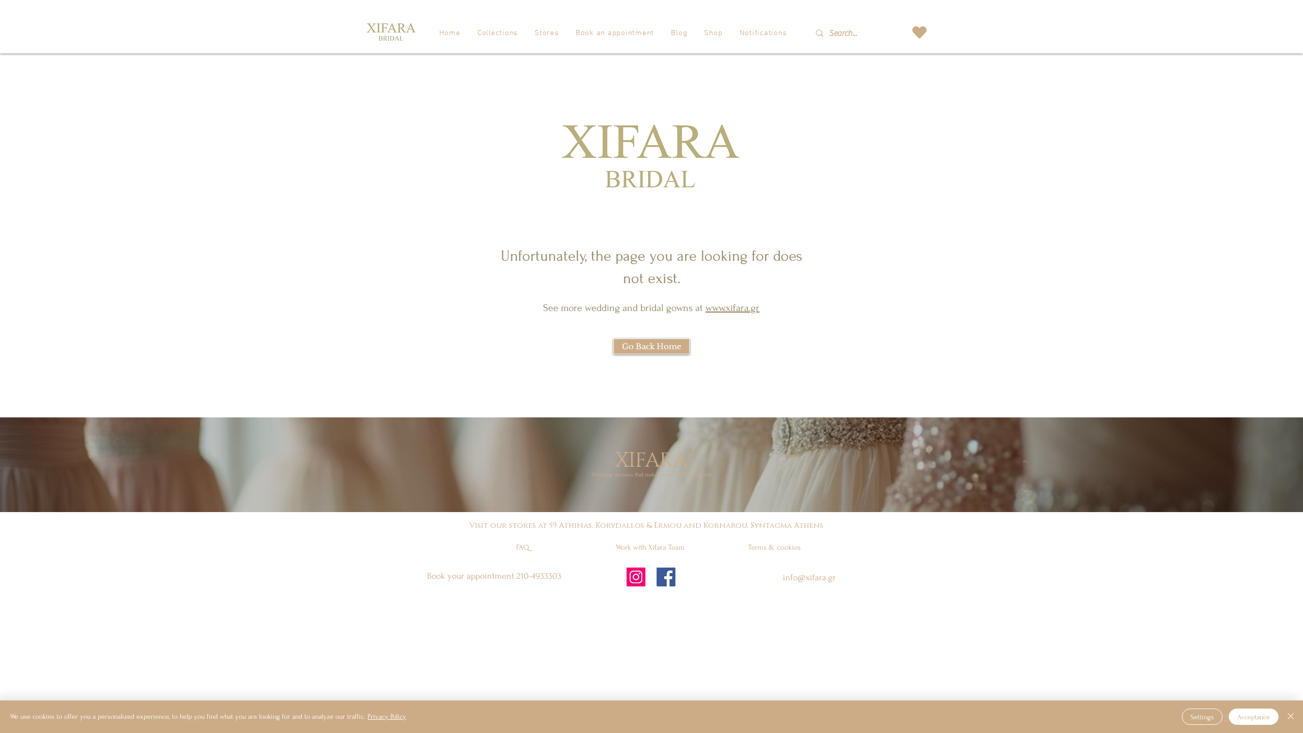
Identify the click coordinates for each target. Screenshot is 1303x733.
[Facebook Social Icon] (666, 577)
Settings (1202, 717)
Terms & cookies (774, 547)
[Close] (1291, 717)
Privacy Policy (386, 716)
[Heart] (919, 32)
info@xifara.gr (809, 577)
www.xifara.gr (732, 308)
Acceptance (1253, 717)
